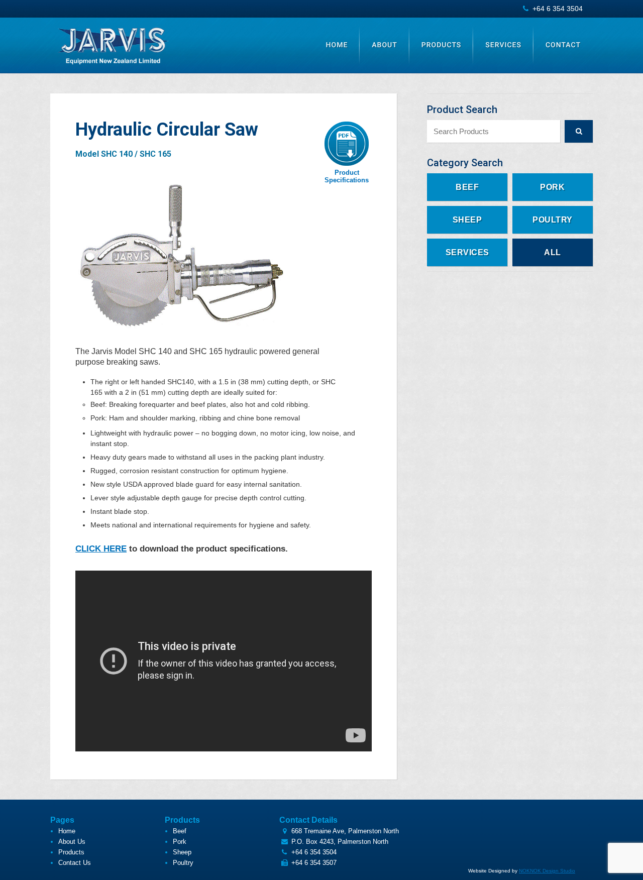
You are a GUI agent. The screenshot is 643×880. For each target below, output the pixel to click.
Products (441, 45)
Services (503, 45)
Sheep (467, 219)
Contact (563, 45)
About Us (71, 841)
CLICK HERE (101, 549)
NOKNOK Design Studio (547, 870)
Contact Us (74, 862)
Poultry (552, 219)
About (384, 45)
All (552, 252)
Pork (552, 187)
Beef (467, 187)
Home (337, 45)
